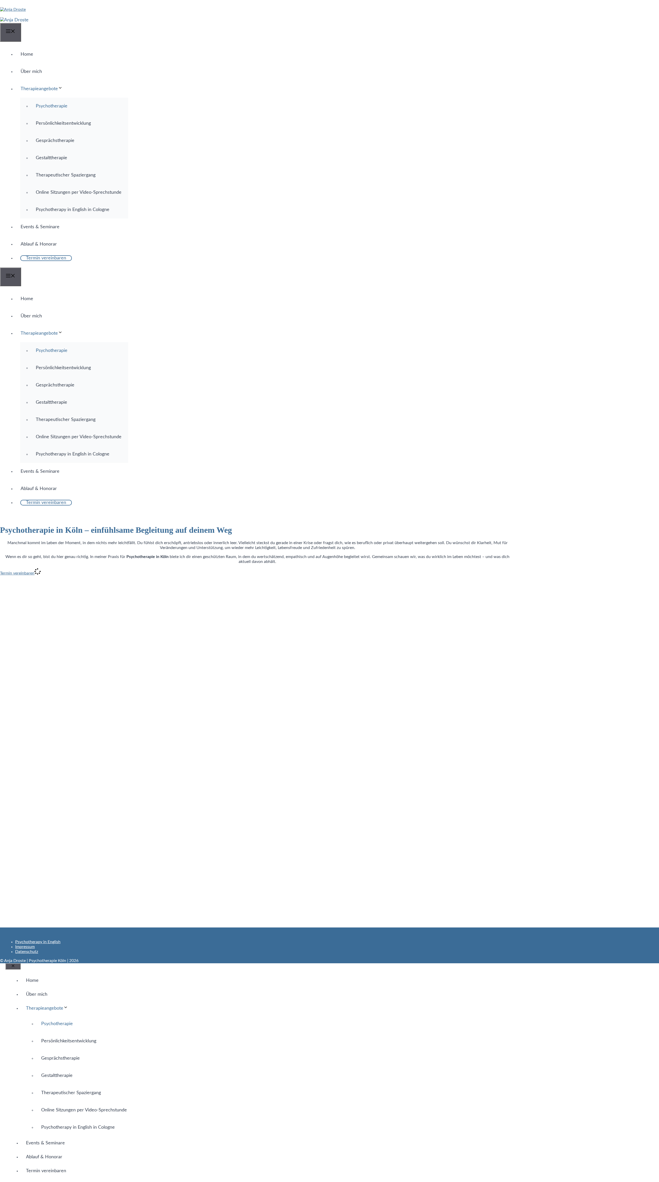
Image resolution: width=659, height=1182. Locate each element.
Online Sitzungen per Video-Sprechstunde (79, 192)
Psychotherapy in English (37, 942)
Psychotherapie (51, 106)
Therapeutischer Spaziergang (66, 175)
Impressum (25, 947)
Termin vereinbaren (46, 258)
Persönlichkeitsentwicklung (63, 123)
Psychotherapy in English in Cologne (72, 209)
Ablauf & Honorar (39, 244)
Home (27, 54)
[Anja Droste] (14, 20)
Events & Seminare (40, 227)
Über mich (31, 71)
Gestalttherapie (51, 158)
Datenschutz (26, 952)
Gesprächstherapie (55, 140)
